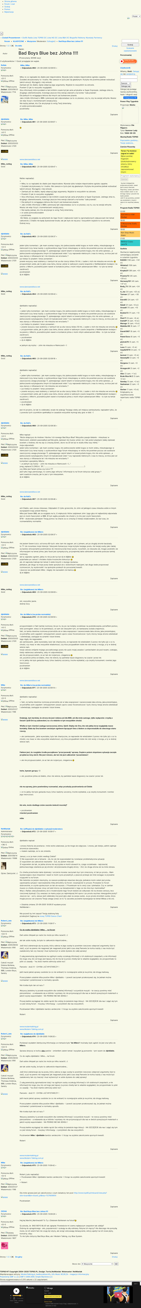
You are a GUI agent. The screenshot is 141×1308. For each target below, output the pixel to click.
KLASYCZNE (18, 41)
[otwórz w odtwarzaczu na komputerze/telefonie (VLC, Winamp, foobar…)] (14, 1298)
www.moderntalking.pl (29, 1026)
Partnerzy (98, 38)
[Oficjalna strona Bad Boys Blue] (4, 720)
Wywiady (89, 38)
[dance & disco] (4, 159)
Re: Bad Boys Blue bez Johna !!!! (34, 1211)
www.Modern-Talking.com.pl (31, 1029)
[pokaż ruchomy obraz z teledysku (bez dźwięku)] (118, 1295)
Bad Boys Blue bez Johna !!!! (71, 41)
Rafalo (3, 65)
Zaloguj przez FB (130, 98)
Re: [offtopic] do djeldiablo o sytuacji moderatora (41, 829)
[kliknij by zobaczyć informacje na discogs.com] (34, 1297)
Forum (7, 41)
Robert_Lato (6, 921)
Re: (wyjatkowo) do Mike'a (31, 532)
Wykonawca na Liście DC (53, 1296)
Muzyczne (31, 41)
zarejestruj (130, 74)
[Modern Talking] (4, 981)
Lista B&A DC (63, 38)
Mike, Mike (25, 65)
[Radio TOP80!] (51, 23)
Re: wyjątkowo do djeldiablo (32, 1034)
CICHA (4, 1211)
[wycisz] (11, 1295)
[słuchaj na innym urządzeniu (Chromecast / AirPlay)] (11, 1298)
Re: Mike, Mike (26, 119)
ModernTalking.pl (28, 1274)
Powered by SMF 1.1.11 (9, 1277)
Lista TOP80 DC (40, 38)
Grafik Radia (27, 38)
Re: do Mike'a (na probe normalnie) (35, 614)
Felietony (81, 38)
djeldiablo (5, 119)
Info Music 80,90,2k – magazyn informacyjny (70, 1274)
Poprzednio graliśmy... (129, 140)
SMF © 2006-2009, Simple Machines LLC (36, 1277)
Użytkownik (125, 68)
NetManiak (5, 829)
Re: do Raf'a (25, 234)
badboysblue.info (43, 1274)
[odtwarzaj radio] (16, 1291)
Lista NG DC (52, 38)
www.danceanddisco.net (30, 159)
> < (11, 38)
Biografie (73, 38)
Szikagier (51, 41)
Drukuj (114, 46)
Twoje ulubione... (127, 143)
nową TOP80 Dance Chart (51, 916)
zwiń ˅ (136, 1284)
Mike (3, 685)
